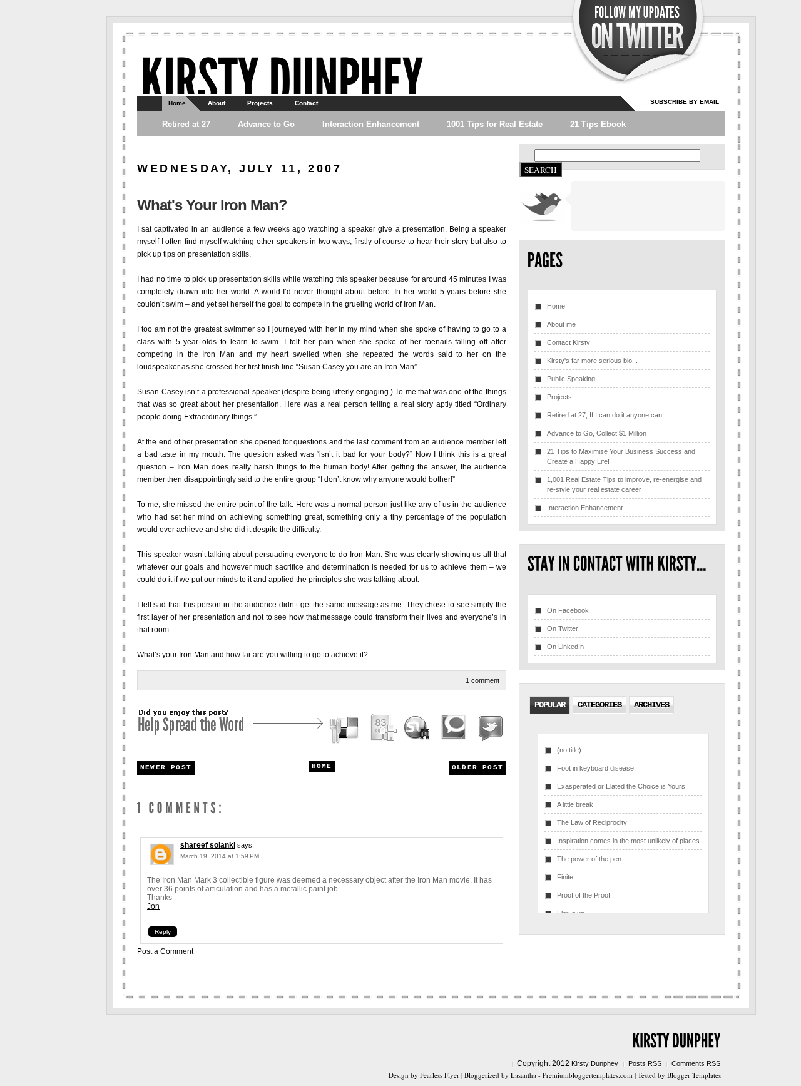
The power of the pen (589, 859)
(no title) (569, 750)
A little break (575, 804)
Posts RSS (644, 1063)
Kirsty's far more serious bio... (592, 360)
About (216, 103)
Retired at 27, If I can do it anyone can (604, 415)
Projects (260, 103)
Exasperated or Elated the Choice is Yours (621, 786)
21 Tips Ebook (598, 124)
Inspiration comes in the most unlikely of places (628, 840)
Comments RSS (695, 1063)
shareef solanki (207, 845)
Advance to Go (266, 124)
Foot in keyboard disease (595, 768)
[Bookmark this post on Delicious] (345, 729)
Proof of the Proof (583, 895)
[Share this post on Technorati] (454, 729)
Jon (153, 906)
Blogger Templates (694, 1075)
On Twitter (562, 628)
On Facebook (568, 610)
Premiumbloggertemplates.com (588, 1075)
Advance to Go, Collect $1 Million (596, 433)
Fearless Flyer (439, 1075)
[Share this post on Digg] (383, 729)
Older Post (477, 767)
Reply (163, 931)
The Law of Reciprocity (592, 822)
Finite (565, 877)
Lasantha (523, 1075)
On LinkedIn (565, 646)
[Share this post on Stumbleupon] (417, 729)
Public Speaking (571, 378)
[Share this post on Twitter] (489, 729)
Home (177, 103)
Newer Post (165, 767)
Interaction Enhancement (370, 124)
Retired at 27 (186, 124)
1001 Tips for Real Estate (495, 124)
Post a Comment (165, 951)
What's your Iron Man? (212, 205)
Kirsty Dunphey (594, 1063)
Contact (306, 103)
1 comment (482, 680)
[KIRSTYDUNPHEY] (281, 78)
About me (561, 324)
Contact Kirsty (568, 342)
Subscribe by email (684, 101)
